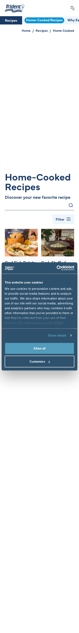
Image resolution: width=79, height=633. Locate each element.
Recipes (11, 20)
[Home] (14, 8)
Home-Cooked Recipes (44, 19)
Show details (57, 335)
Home (26, 30)
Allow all (39, 348)
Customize (37, 361)
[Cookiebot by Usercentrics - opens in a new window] (56, 268)
